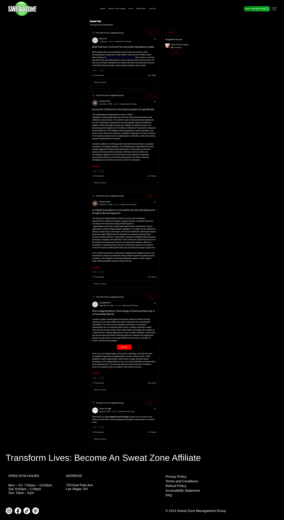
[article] (124, 59)
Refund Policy (176, 486)
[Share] (154, 38)
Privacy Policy (176, 476)
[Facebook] (18, 510)
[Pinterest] (35, 510)
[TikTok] (26, 510)
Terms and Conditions (182, 481)
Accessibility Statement (183, 490)
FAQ (169, 495)
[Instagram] (9, 510)
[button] (152, 8)
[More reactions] (101, 70)
